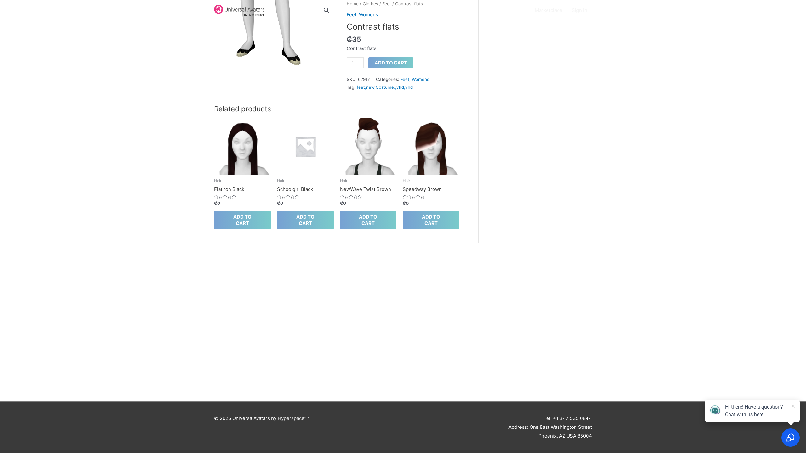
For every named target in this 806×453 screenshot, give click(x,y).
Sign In (579, 10)
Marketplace (548, 10)
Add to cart (391, 63)
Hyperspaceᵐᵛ (293, 418)
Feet (404, 79)
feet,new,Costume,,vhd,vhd (385, 87)
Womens (420, 79)
